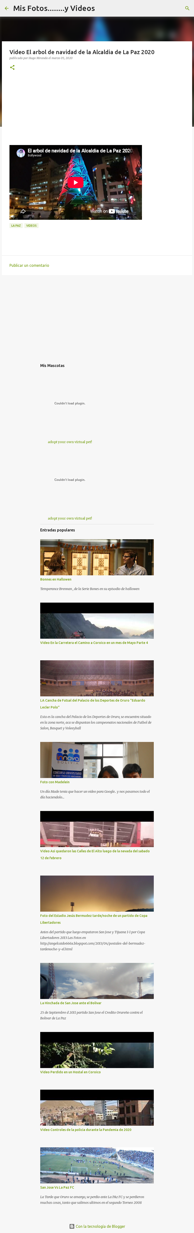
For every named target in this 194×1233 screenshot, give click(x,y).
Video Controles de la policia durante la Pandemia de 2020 (85, 1130)
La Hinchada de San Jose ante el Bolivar (70, 1003)
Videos (31, 225)
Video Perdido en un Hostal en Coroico (70, 1072)
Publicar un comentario (29, 265)
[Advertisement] (97, 112)
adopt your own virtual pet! (70, 442)
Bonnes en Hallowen (55, 579)
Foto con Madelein (55, 782)
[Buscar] (187, 8)
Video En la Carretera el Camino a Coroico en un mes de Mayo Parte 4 (94, 643)
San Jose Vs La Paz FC (57, 1187)
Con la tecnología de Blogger (100, 1226)
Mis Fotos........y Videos (54, 8)
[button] (12, 68)
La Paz (16, 225)
